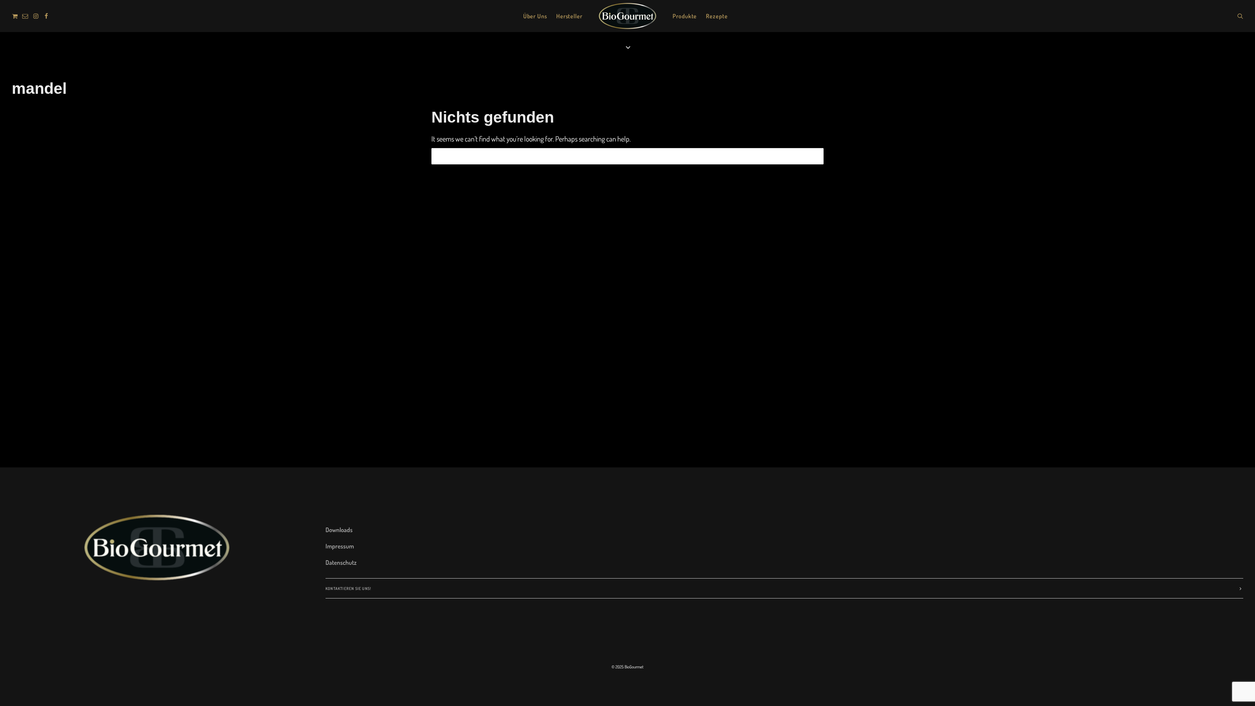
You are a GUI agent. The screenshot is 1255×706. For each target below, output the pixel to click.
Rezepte (717, 16)
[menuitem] (16, 16)
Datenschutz (341, 562)
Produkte (685, 16)
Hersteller (569, 16)
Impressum (340, 546)
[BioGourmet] (627, 16)
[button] (16, 16)
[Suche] (627, 156)
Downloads (339, 530)
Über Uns (535, 16)
